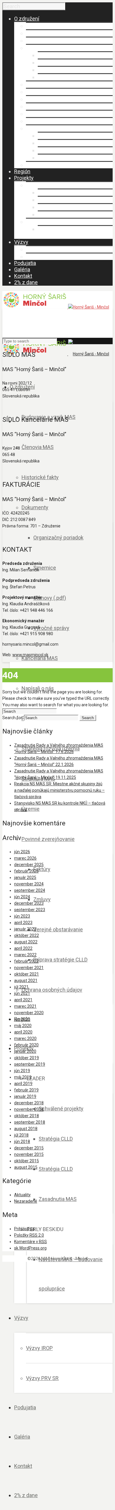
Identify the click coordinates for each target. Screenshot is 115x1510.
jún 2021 (22, 993)
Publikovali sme (44, 99)
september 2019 (29, 1064)
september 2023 (29, 909)
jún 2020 (22, 1019)
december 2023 (29, 903)
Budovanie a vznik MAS (53, 26)
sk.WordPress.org (30, 1248)
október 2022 (26, 935)
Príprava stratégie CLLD (65, 158)
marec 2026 (25, 858)
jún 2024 (22, 896)
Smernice (49, 62)
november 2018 (29, 1109)
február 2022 (26, 961)
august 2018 (25, 1128)
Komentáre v (30, 1241)
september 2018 (29, 1122)
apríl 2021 (23, 999)
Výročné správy (56, 77)
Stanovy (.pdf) (54, 70)
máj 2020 (23, 1025)
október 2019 (26, 1057)
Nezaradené (25, 1201)
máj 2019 (23, 1077)
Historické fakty (44, 40)
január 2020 (25, 1051)
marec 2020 (25, 1038)
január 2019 (25, 1096)
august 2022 (25, 942)
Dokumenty (39, 48)
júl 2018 (21, 1135)
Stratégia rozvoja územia (55, 106)
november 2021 (29, 967)
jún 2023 (22, 916)
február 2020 (26, 1045)
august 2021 (25, 980)
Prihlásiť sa (24, 1228)
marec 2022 (25, 954)
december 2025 (29, 864)
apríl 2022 (23, 948)
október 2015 (26, 1160)
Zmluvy (46, 143)
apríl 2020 (23, 1032)
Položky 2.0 (29, 1235)
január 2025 (25, 877)
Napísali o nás (42, 92)
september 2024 (29, 890)
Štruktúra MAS (43, 114)
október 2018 (26, 1115)
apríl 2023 (23, 922)
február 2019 (26, 1090)
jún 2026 (22, 851)
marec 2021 (25, 1006)
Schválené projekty (60, 192)
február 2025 (26, 871)
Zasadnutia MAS (57, 214)
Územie (35, 121)
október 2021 (26, 974)
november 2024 (29, 884)
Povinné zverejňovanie (52, 128)
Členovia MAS (42, 33)
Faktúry (46, 136)
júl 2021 (21, 987)
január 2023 (25, 929)
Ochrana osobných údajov (56, 165)
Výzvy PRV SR (42, 256)
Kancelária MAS (44, 84)
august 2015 (25, 1167)
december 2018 (29, 1103)
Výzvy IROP (39, 249)
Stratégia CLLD (55, 200)
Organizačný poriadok (63, 55)
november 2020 (29, 1012)
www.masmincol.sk (30, 654)
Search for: (12, 717)
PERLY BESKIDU (44, 222)
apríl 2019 (23, 1083)
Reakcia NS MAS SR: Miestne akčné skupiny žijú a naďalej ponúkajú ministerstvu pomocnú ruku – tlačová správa (59, 790)
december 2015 (29, 1148)
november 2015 (29, 1154)
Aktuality (22, 1194)
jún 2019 (22, 1070)
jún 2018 (22, 1141)
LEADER (35, 185)
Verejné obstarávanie (62, 150)
